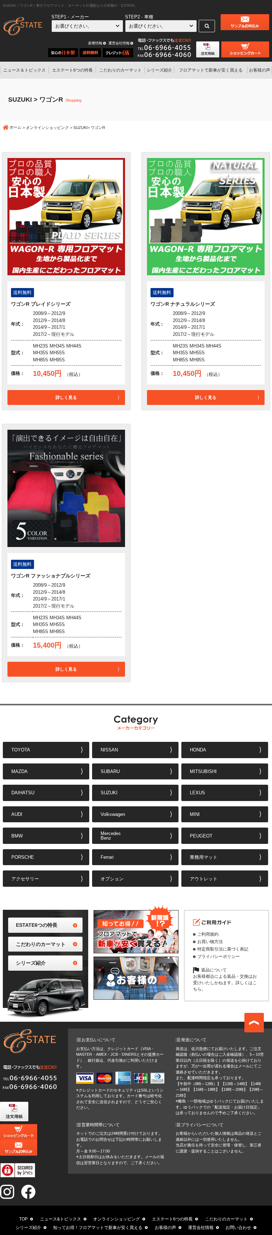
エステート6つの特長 (72, 70)
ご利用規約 (208, 934)
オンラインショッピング (47, 127)
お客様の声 (259, 70)
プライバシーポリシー (218, 956)
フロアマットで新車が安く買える (211, 70)
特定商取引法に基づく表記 (222, 949)
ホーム (15, 127)
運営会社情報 (119, 43)
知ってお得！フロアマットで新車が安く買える (97, 1227)
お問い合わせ (238, 1227)
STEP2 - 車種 (139, 16)
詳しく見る (66, 397)
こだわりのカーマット (120, 70)
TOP (23, 1219)
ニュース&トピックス (60, 1219)
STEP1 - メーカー (70, 16)
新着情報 (95, 43)
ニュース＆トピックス (24, 70)
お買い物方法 (210, 941)
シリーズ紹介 (159, 70)
